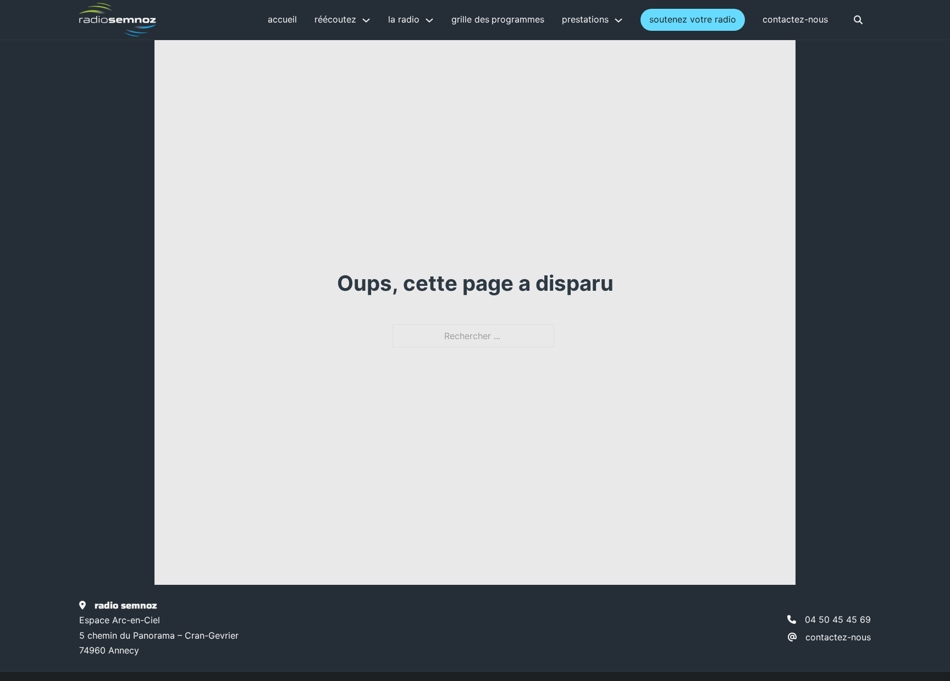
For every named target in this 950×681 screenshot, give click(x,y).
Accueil (282, 19)
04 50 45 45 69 (838, 619)
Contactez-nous (838, 637)
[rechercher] (858, 20)
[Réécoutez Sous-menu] (366, 20)
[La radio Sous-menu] (429, 20)
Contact (778, 19)
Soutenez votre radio (692, 19)
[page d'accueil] (117, 20)
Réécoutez (335, 19)
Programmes (517, 19)
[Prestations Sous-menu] (618, 20)
